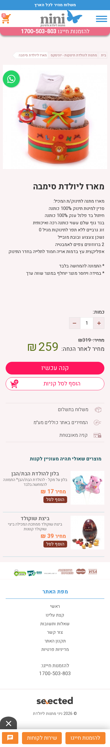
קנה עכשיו (55, 368)
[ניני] (61, 18)
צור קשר (55, 632)
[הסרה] (74, 323)
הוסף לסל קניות (61, 384)
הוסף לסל (55, 499)
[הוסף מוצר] (98, 323)
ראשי (55, 606)
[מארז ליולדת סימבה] (55, 117)
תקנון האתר (55, 641)
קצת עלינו (55, 615)
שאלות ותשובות (55, 623)
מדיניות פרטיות (55, 649)
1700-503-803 (38, 31)
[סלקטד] (55, 700)
